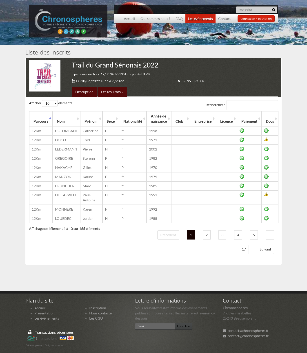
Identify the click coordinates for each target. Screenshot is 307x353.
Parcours (40, 121)
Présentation (44, 313)
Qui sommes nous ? (155, 18)
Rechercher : (215, 104)
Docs (270, 121)
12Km (36, 131)
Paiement (249, 121)
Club (179, 121)
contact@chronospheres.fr (247, 330)
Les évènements (200, 18)
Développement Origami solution (45, 345)
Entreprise (203, 121)
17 (244, 249)
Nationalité (132, 121)
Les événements (46, 318)
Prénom (91, 121)
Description (84, 91)
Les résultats (111, 91)
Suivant (265, 249)
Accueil (129, 18)
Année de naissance (159, 118)
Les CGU (96, 318)
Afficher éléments (50, 103)
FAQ (179, 18)
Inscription (97, 308)
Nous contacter (101, 313)
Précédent (168, 235)
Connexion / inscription (256, 19)
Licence (226, 121)
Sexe (111, 121)
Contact (224, 18)
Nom (61, 121)
